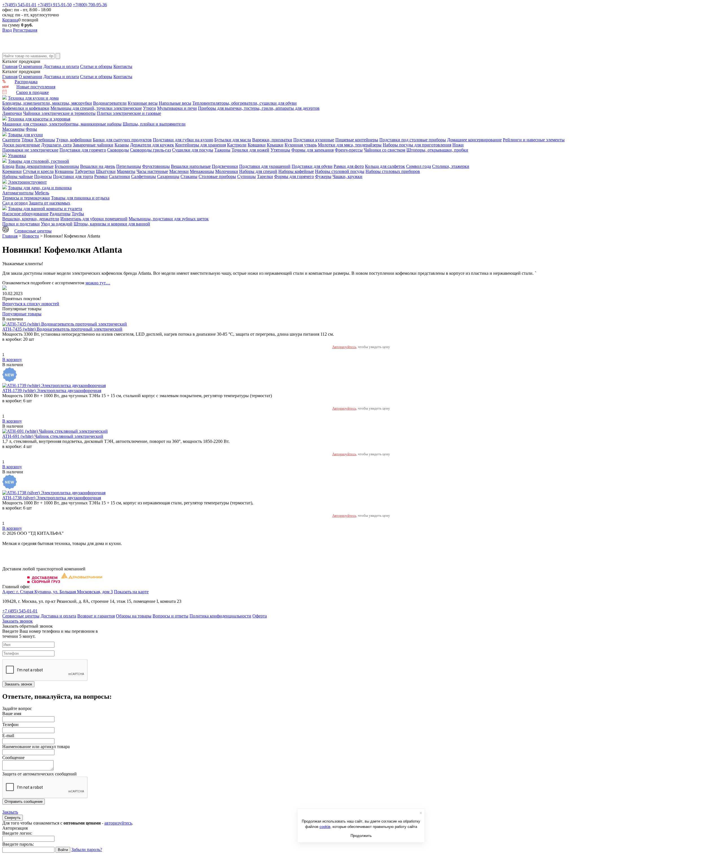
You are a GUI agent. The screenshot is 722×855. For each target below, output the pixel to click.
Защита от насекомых (49, 203)
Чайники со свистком (384, 150)
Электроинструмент (27, 182)
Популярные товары (21, 313)
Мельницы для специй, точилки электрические (96, 108)
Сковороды (118, 150)
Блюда (8, 166)
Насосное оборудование (25, 213)
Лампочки (12, 113)
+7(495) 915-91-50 (55, 4)
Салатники (119, 176)
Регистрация (25, 30)
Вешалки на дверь (97, 166)
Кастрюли (236, 144)
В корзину (12, 359)
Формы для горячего (294, 176)
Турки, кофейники (74, 139)
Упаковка (17, 155)
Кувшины (64, 171)
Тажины (222, 150)
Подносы (43, 176)
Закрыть (10, 812)
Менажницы (202, 171)
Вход (7, 30)
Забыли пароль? (86, 849)
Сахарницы (168, 176)
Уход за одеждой (56, 223)
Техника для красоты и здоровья (39, 119)
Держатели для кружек (152, 144)
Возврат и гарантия (96, 616)
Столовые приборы (217, 176)
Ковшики (257, 144)
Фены (31, 129)
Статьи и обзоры (96, 66)
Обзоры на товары (133, 616)
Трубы (78, 213)
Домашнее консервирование (474, 139)
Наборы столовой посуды (339, 171)
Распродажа (26, 81)
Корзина (10, 19)
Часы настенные (152, 171)
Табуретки (85, 171)
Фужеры (323, 176)
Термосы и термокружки (26, 197)
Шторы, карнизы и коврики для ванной (112, 223)
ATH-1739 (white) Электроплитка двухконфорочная (51, 390)
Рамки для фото (349, 166)
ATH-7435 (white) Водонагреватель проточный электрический (62, 329)
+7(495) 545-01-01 (19, 4)
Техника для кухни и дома (33, 98)
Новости (30, 236)
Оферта (259, 616)
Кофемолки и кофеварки (25, 108)
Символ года (418, 166)
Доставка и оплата (61, 66)
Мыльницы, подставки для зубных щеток (169, 218)
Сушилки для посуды (192, 150)
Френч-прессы (349, 150)
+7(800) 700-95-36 (90, 4)
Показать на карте (131, 591)
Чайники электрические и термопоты (59, 113)
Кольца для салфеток (385, 166)
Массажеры (13, 129)
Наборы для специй (258, 171)
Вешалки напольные (191, 166)
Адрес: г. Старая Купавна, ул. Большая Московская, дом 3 (57, 591)
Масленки (179, 171)
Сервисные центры (33, 230)
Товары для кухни (25, 134)
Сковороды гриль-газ (150, 150)
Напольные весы (175, 103)
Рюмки (101, 176)
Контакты (122, 66)
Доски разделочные (21, 144)
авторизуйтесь (118, 823)
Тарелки (265, 176)
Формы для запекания (312, 150)
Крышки (275, 144)
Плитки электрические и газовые (129, 113)
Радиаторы (60, 213)
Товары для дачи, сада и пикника (40, 187)
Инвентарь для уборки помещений (93, 218)
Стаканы (188, 176)
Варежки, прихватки (272, 139)
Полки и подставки (21, 223)
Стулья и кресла (38, 171)
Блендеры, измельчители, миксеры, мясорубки (47, 103)
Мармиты (126, 171)
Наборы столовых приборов (393, 171)
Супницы (246, 176)
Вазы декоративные (35, 166)
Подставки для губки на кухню (183, 139)
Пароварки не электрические (30, 150)
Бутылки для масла (232, 139)
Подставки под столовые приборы (412, 139)
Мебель (42, 192)
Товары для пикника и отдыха (80, 197)
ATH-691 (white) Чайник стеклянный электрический (52, 436)
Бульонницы (67, 166)
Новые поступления (35, 86)
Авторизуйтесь (344, 347)
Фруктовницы (156, 166)
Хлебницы (44, 139)
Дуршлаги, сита (56, 144)
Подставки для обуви (312, 166)
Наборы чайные (17, 176)
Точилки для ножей (250, 150)
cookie (325, 826)
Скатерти (11, 139)
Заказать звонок (17, 621)
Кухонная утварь (301, 144)
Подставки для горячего (83, 150)
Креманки (12, 171)
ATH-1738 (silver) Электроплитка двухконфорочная (51, 497)
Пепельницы (128, 166)
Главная (9, 66)
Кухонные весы (143, 103)
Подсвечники (225, 166)
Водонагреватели (110, 103)
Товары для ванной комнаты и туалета (45, 208)
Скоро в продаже (32, 92)
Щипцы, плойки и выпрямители (154, 124)
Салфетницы (143, 176)
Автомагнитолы (18, 192)
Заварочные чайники (93, 144)
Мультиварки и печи (177, 108)
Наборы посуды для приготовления (417, 144)
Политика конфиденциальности (220, 616)
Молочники (226, 171)
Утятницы (280, 150)
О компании (30, 66)
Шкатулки (106, 171)
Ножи (458, 144)
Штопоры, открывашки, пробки (437, 150)
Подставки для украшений (264, 166)
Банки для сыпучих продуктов (122, 139)
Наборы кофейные (296, 171)
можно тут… (97, 282)
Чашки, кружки (347, 176)
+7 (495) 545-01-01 (20, 610)
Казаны (122, 144)
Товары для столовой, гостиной (38, 161)
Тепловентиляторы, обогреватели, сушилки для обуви (244, 103)
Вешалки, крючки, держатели (30, 218)
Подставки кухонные (313, 139)
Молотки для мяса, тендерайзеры (350, 144)
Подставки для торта (73, 176)
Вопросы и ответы (170, 616)
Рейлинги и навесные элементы (534, 139)
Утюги (149, 108)
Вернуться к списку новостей (30, 303)
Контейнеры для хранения (200, 144)
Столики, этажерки (450, 166)
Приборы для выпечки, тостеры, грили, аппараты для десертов (259, 108)
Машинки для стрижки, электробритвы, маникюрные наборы (62, 124)
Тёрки (27, 139)
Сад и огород (15, 203)
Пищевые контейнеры (356, 139)
